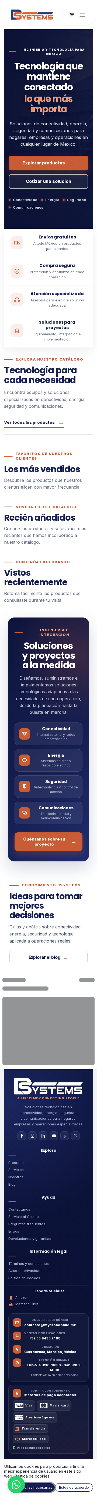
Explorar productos (48, 163)
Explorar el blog (48, 957)
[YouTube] (54, 1135)
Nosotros (15, 1177)
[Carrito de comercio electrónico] (71, 14)
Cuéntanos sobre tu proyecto (50, 841)
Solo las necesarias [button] (35, 1487)
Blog (12, 1184)
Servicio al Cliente (23, 1216)
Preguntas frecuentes (26, 1224)
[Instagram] (32, 1135)
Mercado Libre (27, 1304)
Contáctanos (19, 1209)
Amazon (21, 1298)
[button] (16, 1484)
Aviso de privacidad (24, 1270)
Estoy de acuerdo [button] (74, 1487)
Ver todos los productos (34, 422)
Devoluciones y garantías (29, 1238)
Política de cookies (24, 1278)
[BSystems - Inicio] (48, 1086)
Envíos (13, 1231)
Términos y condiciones (28, 1263)
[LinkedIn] (43, 1135)
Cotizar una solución (48, 181)
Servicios (16, 1169)
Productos (17, 1162)
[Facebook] (21, 1135)
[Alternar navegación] (82, 14)
